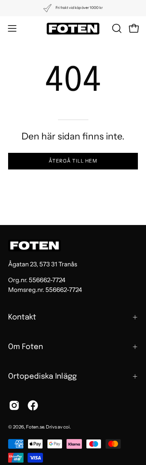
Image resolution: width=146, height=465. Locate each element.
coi (66, 427)
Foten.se (35, 427)
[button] (116, 28)
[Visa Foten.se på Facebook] (33, 405)
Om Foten (25, 347)
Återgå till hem (73, 161)
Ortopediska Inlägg (42, 376)
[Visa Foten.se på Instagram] (14, 405)
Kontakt (22, 317)
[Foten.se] (73, 28)
